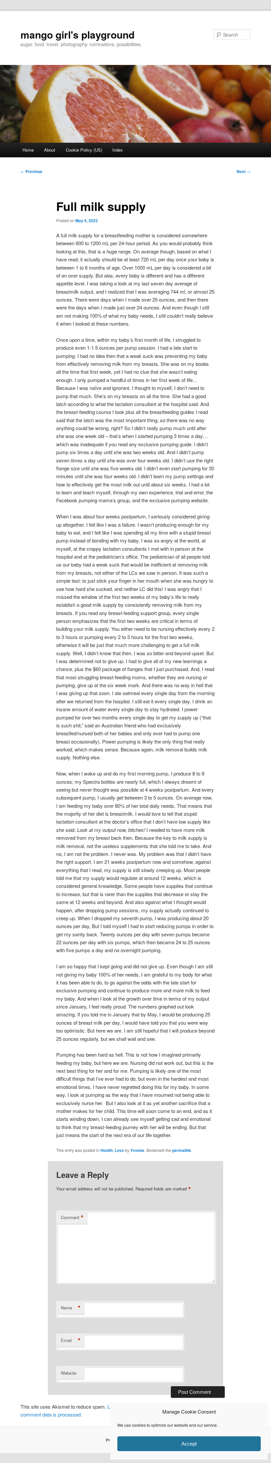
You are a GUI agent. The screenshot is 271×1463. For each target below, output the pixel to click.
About (49, 150)
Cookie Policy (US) (84, 150)
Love (119, 1150)
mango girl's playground (77, 34)
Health (106, 1150)
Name (71, 1307)
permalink (181, 1150)
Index (117, 150)
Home (28, 150)
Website (68, 1373)
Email (71, 1340)
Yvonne (137, 1150)
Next (244, 171)
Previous (31, 171)
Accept (189, 1444)
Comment (72, 1217)
